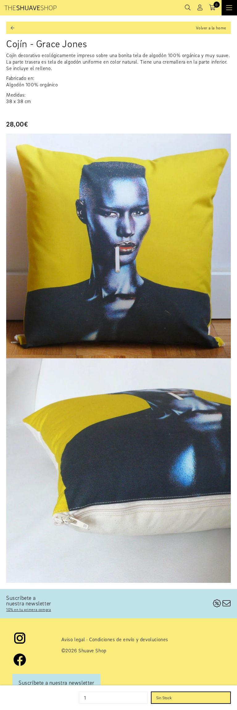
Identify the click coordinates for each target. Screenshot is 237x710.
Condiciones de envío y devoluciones (128, 639)
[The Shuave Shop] (30, 8)
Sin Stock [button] (164, 697)
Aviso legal (73, 639)
